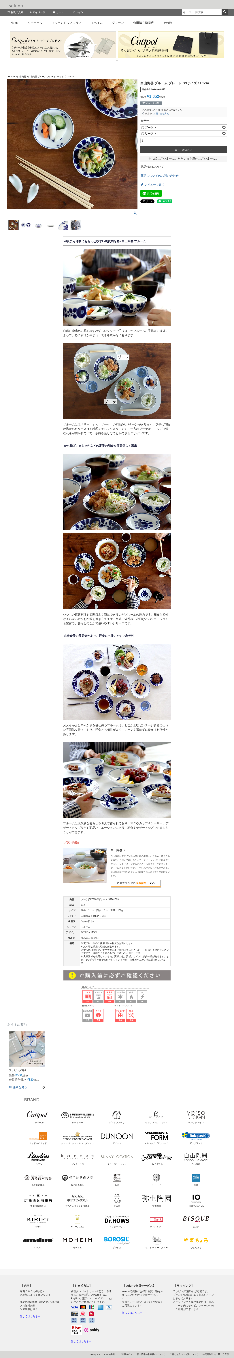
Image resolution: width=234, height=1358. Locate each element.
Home (14, 22)
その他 (167, 22)
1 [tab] (117, 61)
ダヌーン (118, 22)
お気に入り (17, 12)
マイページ (39, 12)
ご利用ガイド (125, 1354)
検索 (225, 12)
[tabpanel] (63, 44)
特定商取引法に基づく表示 (216, 1354)
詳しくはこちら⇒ (30, 1316)
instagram (95, 1354)
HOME (11, 76)
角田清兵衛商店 (143, 22)
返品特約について (152, 166)
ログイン (78, 12)
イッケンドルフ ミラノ (67, 22)
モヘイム (97, 22)
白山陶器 (21, 76)
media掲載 (109, 1354)
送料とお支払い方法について (184, 1354)
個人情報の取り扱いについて (151, 1354)
